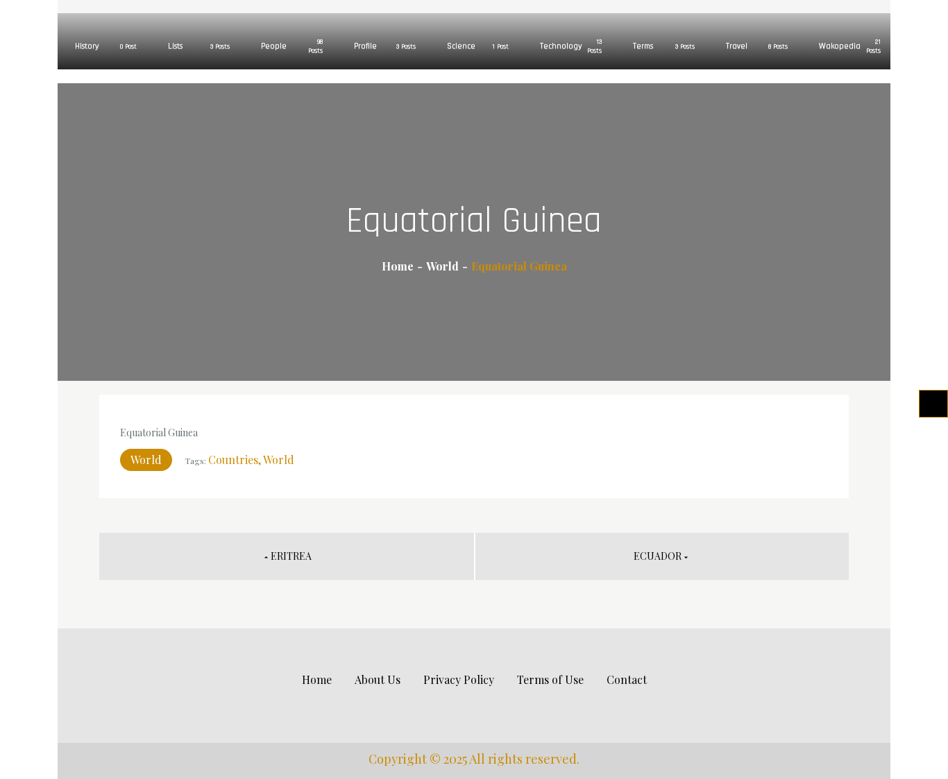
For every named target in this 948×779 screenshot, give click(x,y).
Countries (233, 459)
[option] (104, 34)
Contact (627, 679)
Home (317, 679)
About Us (377, 679)
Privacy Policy (458, 679)
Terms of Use (550, 679)
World (146, 459)
